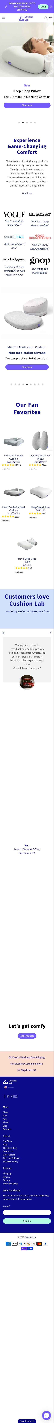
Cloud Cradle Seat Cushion (13, 457)
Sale (5, 1119)
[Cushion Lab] (27, 18)
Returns (6, 1177)
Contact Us (8, 1151)
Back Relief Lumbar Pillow (40, 457)
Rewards (7, 1129)
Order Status (9, 1154)
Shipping (7, 1173)
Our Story (27, 193)
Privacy (6, 1180)
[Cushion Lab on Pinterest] (8, 1097)
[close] (51, 6)
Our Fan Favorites (27, 408)
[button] (46, 1415)
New (5, 1115)
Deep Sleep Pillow (40, 507)
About (6, 1122)
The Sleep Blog (10, 1148)
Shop (43, 6)
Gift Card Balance (11, 1158)
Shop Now (27, 105)
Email (6, 1206)
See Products (27, 1036)
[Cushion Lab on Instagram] (12, 1097)
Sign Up (27, 1221)
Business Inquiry (10, 1161)
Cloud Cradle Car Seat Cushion (13, 509)
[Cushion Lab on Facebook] (4, 1097)
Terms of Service (10, 1183)
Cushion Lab (30, 1237)
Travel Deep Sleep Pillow (27, 560)
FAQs (5, 1144)
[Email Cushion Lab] (15, 1097)
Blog (5, 1125)
